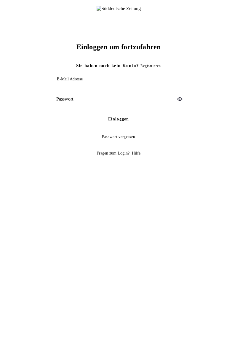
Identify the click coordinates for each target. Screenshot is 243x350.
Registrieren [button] (150, 66)
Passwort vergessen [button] (118, 137)
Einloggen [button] (118, 119)
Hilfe (136, 153)
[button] (180, 99)
